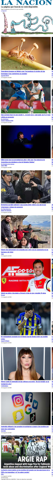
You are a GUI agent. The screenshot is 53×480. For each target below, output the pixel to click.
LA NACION (3, 11)
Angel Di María (5, 341)
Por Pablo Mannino (6, 209)
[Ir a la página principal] (26, 4)
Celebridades (4, 386)
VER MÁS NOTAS (4, 477)
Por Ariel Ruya (4, 119)
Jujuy (2, 254)
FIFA (2, 474)
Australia (3, 431)
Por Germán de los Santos (7, 164)
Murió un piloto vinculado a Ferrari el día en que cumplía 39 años (23, 293)
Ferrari (3, 295)
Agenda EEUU (5, 75)
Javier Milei (4, 165)
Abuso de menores (6, 210)
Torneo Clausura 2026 (7, 120)
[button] (26, 53)
